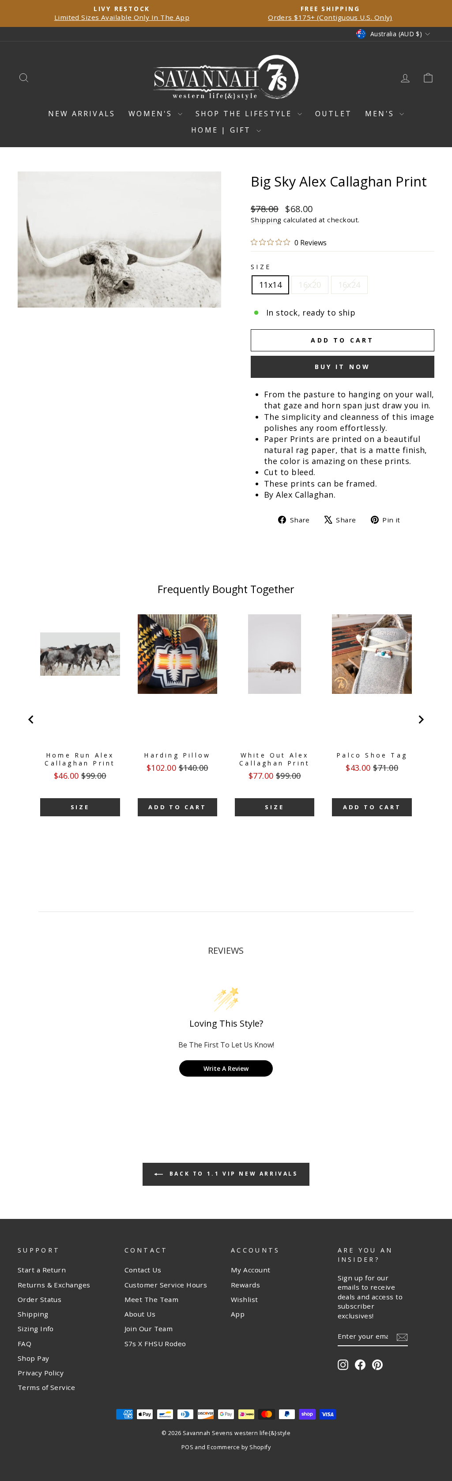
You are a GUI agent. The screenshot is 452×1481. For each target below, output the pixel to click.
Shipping (266, 219)
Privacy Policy (41, 1372)
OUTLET (333, 113)
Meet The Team (151, 1299)
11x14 (270, 284)
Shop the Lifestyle (245, 113)
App (238, 1314)
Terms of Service (46, 1387)
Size (261, 267)
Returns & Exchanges (54, 1284)
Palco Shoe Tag (371, 755)
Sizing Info (36, 1328)
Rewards (245, 1284)
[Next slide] (420, 719)
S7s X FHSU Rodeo (155, 1343)
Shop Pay (33, 1358)
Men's (381, 113)
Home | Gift (222, 130)
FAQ (24, 1343)
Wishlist (244, 1299)
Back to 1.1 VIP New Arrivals (232, 1173)
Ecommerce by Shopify (239, 1447)
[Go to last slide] (31, 719)
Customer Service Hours (165, 1284)
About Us (140, 1314)
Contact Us (143, 1269)
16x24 (349, 284)
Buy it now (343, 366)
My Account (251, 1269)
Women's (152, 113)
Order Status (39, 1299)
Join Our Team (148, 1328)
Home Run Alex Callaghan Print (80, 759)
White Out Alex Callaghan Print (274, 759)
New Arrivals (81, 113)
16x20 (309, 284)
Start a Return (42, 1269)
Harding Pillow (177, 755)
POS (187, 1447)
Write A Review (226, 1068)
